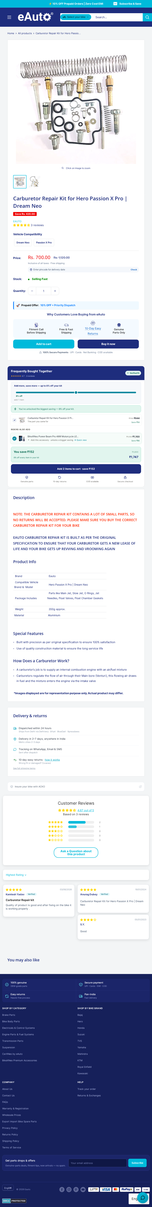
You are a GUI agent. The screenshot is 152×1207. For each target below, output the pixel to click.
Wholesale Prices (11, 1115)
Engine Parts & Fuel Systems (18, 1034)
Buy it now (108, 344)
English (8, 1188)
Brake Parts (8, 1015)
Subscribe (137, 1162)
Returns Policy (10, 1134)
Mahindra (82, 1054)
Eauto (17, 221)
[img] (14, 890)
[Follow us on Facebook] (62, 1189)
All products (25, 33)
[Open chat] (142, 1197)
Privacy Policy (10, 1128)
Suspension (8, 1047)
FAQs (5, 1102)
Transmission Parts (12, 1041)
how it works (52, 759)
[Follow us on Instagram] (69, 1189)
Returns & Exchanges (89, 1095)
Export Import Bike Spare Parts (19, 1121)
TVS (79, 1041)
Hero (80, 1021)
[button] (22, 225)
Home (10, 33)
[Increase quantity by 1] (55, 291)
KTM (79, 1060)
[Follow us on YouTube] (83, 1189)
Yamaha (81, 1047)
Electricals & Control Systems (18, 1028)
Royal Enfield (84, 1067)
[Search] (147, 17)
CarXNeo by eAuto (12, 1054)
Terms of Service (11, 1147)
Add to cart (43, 344)
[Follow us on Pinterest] (76, 1189)
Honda (81, 1028)
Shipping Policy (10, 1141)
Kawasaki (82, 1073)
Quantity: (19, 291)
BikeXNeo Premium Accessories (19, 1060)
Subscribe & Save (130, 3)
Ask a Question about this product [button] (76, 852)
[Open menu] (9, 17)
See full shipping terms (24, 768)
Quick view (82, 440)
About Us (7, 1089)
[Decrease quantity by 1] (32, 291)
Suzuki (81, 1034)
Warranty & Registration (15, 1108)
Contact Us (8, 1095)
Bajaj (80, 1015)
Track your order (86, 1089)
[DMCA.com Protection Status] (14, 1201)
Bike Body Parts (11, 1021)
